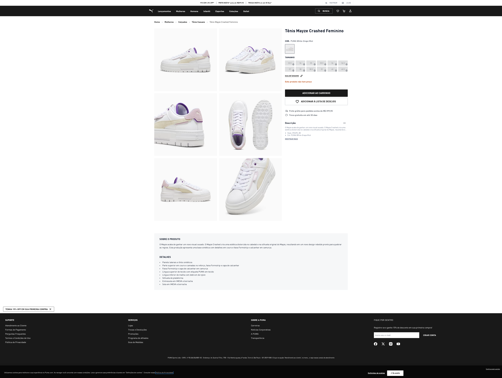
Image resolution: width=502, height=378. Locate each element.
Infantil (206, 11)
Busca (326, 11)
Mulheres (180, 11)
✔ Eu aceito (395, 373)
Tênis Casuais (198, 22)
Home (157, 22)
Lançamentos (164, 11)
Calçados (182, 22)
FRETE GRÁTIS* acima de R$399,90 (231, 3)
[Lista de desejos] (337, 11)
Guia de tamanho (292, 76)
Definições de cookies (376, 373)
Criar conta (429, 335)
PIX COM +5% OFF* (207, 3)
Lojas (348, 3)
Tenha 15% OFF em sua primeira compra (26, 309)
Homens (194, 11)
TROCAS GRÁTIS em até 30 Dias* (260, 3)
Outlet (246, 11)
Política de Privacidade (164, 372)
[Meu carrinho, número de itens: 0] (344, 11)
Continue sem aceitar (493, 369)
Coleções (233, 11)
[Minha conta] (350, 11)
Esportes (219, 11)
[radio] (290, 49)
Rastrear (333, 3)
